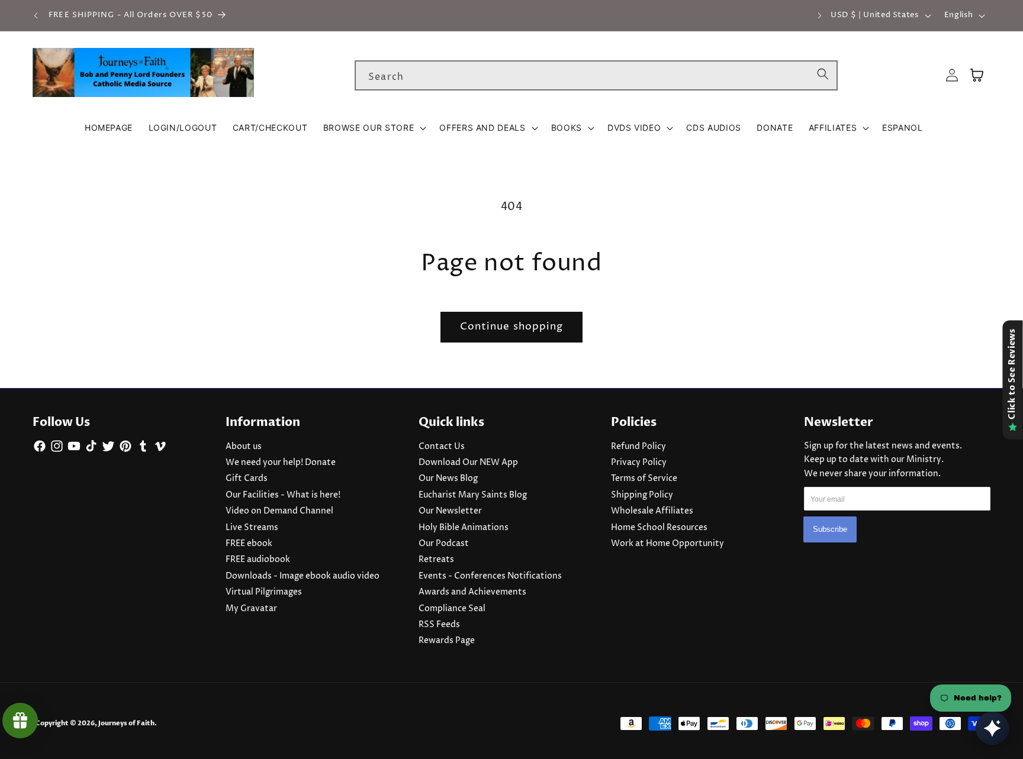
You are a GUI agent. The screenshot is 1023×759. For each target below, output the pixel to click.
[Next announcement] (819, 15)
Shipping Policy (642, 495)
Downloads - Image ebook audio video (302, 576)
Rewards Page (447, 641)
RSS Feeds (439, 625)
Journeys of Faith (126, 723)
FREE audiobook (258, 559)
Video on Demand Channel (279, 511)
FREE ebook (249, 544)
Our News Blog (448, 478)
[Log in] (951, 75)
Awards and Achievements (472, 592)
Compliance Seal (452, 609)
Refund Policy (638, 447)
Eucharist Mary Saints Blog (473, 495)
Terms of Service (644, 478)
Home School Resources (659, 528)
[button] (374, 128)
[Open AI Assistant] (992, 728)
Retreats (436, 559)
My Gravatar (251, 609)
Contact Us (442, 447)
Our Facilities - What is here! (283, 495)
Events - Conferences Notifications (490, 576)
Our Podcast (444, 544)
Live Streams (252, 528)
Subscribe (830, 529)
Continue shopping (512, 326)
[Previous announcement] (36, 15)
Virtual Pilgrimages (264, 592)
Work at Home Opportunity (667, 544)
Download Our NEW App (468, 462)
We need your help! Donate (281, 462)
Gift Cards (247, 478)
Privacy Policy (639, 462)
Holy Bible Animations (464, 528)
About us (244, 447)
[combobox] (596, 76)
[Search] (823, 75)
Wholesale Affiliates (652, 511)
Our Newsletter (450, 511)
